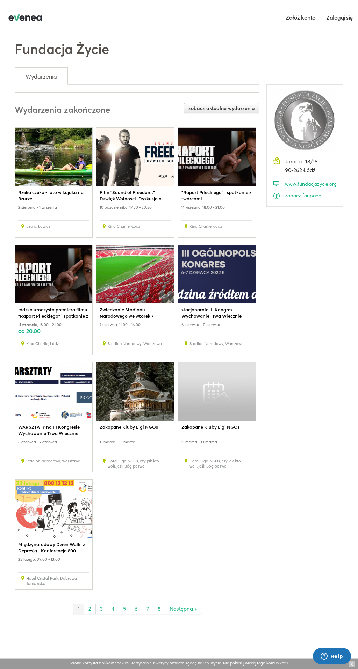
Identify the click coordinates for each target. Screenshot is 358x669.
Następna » (183, 608)
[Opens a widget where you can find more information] (332, 657)
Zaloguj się (339, 17)
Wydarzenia (41, 76)
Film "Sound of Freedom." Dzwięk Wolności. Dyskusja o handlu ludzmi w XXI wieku (131, 199)
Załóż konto (301, 17)
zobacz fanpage (303, 195)
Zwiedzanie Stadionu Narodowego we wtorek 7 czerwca (126, 316)
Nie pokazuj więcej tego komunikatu (255, 663)
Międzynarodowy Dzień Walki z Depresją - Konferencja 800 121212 (51, 551)
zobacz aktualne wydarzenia (221, 108)
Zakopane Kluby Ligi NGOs (129, 427)
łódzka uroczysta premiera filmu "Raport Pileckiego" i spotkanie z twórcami (53, 316)
